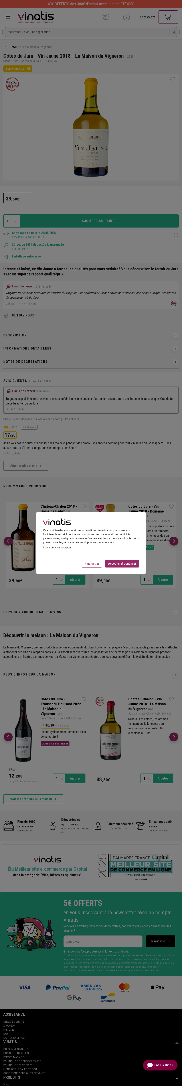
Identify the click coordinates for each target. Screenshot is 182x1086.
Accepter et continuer (122, 564)
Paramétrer (92, 564)
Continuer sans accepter (57, 547)
